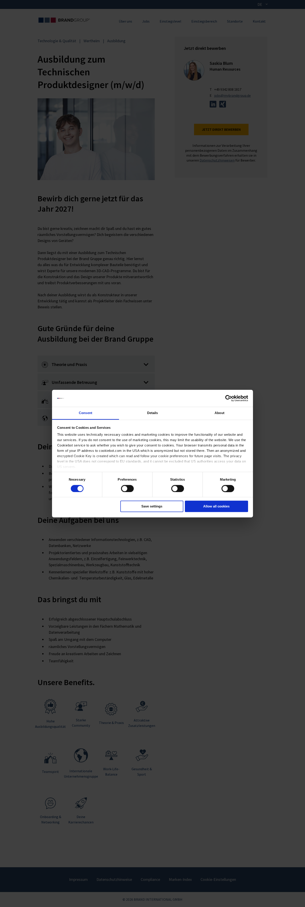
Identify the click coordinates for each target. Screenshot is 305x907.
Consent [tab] (85, 413)
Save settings (151, 506)
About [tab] (219, 413)
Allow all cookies (216, 506)
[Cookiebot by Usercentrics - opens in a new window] (228, 398)
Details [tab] (152, 413)
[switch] (127, 488)
